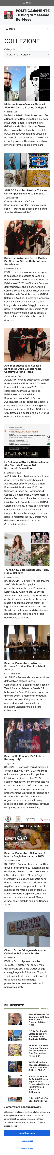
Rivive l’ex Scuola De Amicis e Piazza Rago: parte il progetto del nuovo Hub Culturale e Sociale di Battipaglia (39, 1084)
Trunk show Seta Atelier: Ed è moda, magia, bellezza (26, 571)
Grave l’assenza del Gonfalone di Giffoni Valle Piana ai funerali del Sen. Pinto (39, 1019)
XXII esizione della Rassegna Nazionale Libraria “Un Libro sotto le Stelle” (39, 1066)
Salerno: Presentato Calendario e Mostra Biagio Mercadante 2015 (25, 855)
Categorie (9, 49)
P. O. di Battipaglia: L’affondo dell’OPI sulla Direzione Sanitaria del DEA (38, 1035)
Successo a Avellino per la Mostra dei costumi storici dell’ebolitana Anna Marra (25, 261)
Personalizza (27, 1141)
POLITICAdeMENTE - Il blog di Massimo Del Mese (33, 15)
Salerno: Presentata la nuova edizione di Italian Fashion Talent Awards (24, 666)
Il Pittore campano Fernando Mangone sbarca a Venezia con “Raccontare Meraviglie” (38, 1050)
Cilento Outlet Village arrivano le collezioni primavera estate (25, 952)
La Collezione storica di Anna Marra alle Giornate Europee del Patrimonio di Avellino (26, 465)
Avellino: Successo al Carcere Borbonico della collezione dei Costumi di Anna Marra (23, 368)
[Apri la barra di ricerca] (47, 29)
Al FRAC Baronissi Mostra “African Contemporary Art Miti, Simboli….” (25, 192)
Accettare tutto (27, 1133)
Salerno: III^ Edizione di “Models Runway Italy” (24, 758)
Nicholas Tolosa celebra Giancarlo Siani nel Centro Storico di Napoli (25, 106)
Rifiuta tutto (27, 1148)
